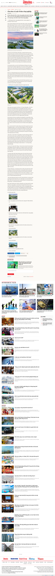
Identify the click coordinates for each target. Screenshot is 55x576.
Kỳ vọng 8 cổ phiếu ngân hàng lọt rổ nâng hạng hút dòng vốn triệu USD (26, 387)
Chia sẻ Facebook (11, 253)
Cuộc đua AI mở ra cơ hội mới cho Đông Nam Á (25, 475)
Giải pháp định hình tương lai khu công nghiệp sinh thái (43, 13)
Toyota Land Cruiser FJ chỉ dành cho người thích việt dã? (26, 428)
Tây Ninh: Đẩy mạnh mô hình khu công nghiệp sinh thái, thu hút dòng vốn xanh (43, 26)
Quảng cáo (47, 2)
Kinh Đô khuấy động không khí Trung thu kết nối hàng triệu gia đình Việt (27, 467)
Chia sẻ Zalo (18, 253)
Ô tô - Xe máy (29, 563)
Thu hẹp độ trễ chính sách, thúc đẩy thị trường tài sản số (44, 311)
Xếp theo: (25, 276)
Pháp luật (18, 6)
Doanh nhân (14, 6)
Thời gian (27, 276)
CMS (46, 575)
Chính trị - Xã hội (3, 6)
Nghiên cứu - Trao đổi (18, 9)
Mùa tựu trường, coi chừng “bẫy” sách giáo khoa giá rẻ (27, 456)
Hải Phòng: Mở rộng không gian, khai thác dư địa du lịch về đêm (26, 525)
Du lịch (41, 6)
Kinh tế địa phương (45, 6)
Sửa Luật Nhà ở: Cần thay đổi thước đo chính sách (25, 544)
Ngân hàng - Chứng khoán (35, 6)
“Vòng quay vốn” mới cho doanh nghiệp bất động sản (26, 376)
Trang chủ (9, 9)
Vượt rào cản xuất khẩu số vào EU (22, 347)
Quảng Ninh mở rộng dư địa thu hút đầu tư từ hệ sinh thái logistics (26, 447)
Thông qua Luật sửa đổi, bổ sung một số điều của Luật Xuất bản (26, 496)
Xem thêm (20, 554)
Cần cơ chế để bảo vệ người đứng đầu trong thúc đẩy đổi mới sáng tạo (26, 311)
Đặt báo (43, 2)
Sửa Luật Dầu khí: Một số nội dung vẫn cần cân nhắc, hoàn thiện (9, 296)
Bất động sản (26, 6)
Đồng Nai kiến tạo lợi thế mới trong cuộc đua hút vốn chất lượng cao (25, 263)
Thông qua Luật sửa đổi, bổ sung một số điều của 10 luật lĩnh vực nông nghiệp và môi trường (27, 319)
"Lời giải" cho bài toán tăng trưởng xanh (43, 33)
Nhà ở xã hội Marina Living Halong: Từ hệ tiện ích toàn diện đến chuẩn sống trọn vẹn (27, 418)
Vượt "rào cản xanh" (19, 337)
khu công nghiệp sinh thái (12, 255)
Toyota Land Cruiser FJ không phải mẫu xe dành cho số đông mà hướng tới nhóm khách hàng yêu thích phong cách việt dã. (26, 431)
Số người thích (31, 276)
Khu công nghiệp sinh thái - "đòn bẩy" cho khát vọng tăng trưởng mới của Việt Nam (43, 30)
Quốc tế (30, 6)
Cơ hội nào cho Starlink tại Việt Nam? (23, 357)
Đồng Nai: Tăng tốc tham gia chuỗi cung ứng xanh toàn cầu (43, 22)
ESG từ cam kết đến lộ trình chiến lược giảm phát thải (26, 396)
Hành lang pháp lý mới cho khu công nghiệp (21, 255)
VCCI (6, 6)
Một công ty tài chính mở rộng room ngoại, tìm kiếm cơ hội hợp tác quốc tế (26, 506)
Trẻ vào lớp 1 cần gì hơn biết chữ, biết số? (24, 407)
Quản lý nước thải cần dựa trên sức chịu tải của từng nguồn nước (27, 296)
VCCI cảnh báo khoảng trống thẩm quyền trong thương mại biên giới (27, 328)
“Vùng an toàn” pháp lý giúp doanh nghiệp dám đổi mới (27, 366)
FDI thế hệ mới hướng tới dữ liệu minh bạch (43, 17)
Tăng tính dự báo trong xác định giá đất (23, 534)
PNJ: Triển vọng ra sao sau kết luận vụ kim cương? (26, 436)
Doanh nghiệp (10, 6)
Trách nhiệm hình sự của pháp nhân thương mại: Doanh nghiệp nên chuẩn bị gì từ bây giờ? (10, 311)
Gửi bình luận (11, 274)
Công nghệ (50, 6)
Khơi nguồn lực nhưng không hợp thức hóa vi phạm (44, 296)
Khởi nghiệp (22, 6)
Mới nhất (7, 2)
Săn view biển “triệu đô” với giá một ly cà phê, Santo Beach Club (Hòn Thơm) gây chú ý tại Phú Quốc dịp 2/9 (27, 486)
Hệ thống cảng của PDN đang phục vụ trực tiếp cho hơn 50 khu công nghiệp (27, 515)
